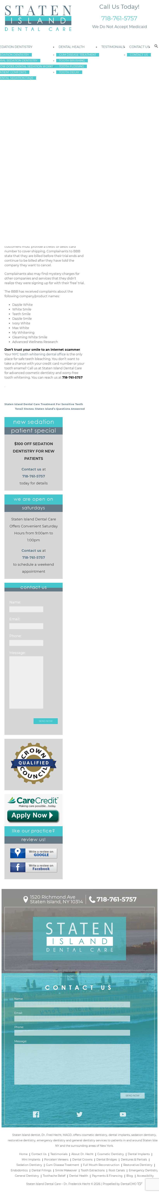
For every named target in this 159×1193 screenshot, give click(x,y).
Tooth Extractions (93, 1170)
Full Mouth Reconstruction (101, 1165)
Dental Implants (139, 1154)
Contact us (31, 469)
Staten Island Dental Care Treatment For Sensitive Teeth (43, 404)
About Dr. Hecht (82, 1154)
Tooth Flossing (71, 66)
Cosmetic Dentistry (110, 1154)
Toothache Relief (54, 1176)
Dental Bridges (106, 1159)
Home (23, 1154)
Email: (14, 619)
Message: (17, 653)
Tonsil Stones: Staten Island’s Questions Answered (50, 408)
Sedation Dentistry (29, 1165)
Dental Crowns (82, 1159)
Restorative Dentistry (137, 1165)
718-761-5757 (119, 18)
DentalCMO (129, 1184)
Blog (129, 1176)
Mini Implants (31, 1159)
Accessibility (145, 1176)
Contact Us (139, 47)
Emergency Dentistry (143, 1170)
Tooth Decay (69, 72)
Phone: (15, 636)
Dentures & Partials (134, 1159)
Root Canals (117, 1170)
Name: (15, 602)
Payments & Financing (107, 1176)
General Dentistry (27, 1176)
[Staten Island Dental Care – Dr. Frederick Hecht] (37, 18)
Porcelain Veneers (56, 1159)
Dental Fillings (41, 1170)
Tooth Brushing (72, 60)
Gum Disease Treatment (77, 55)
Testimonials (113, 47)
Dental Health (72, 47)
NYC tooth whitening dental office (39, 354)
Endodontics (19, 1170)
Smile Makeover (66, 1170)
